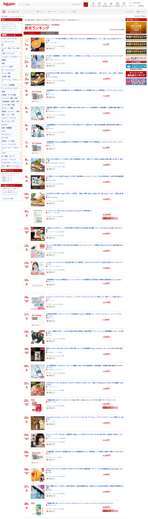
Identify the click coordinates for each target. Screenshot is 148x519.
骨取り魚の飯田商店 (53, 77)
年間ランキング (7, 181)
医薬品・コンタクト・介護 (10, 111)
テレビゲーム (6, 134)
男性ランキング (41, 11)
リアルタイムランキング (10, 173)
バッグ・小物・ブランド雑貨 (10, 49)
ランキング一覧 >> (140, 16)
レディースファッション (9, 30)
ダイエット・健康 (7, 108)
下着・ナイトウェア (8, 53)
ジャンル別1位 (72, 11)
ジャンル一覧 (129, 11)
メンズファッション (8, 41)
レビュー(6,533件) (58, 235)
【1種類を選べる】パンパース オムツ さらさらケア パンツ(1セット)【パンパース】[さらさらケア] (79, 503)
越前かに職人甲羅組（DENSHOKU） (57, 163)
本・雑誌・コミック (8, 156)
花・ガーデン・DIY (8, 121)
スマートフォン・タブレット (10, 80)
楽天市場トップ (6, 16)
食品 (3, 63)
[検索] (86, 4)
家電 (3, 91)
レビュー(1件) (57, 457)
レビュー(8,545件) (58, 406)
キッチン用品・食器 (8, 105)
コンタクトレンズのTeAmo (54, 266)
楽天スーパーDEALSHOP (54, 212)
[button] (99, 4)
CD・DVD (5, 138)
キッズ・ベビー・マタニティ (10, 148)
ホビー (4, 131)
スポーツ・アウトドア (9, 28)
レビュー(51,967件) (59, 373)
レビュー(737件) (58, 304)
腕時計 (4, 60)
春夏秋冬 (50, 490)
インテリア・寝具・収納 (9, 98)
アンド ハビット (52, 421)
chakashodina (51, 128)
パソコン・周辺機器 (8, 85)
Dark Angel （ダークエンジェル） (56, 59)
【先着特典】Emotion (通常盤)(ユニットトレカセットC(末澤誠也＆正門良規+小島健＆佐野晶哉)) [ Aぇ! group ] (83, 279)
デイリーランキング (8, 175)
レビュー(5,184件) (58, 253)
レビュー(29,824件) (59, 442)
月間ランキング (7, 179)
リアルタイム (62, 11)
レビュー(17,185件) (59, 115)
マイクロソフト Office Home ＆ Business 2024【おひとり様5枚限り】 (69, 211)
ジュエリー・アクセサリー (10, 57)
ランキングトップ (29, 11)
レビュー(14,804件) (59, 46)
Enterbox (50, 335)
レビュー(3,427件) (58, 201)
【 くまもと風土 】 (53, 42)
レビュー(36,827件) (59, 339)
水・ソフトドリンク (8, 23)
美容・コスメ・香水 (8, 114)
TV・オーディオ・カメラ (10, 88)
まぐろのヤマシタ (52, 386)
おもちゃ (5, 124)
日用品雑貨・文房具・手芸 (10, 101)
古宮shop (50, 249)
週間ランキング (7, 177)
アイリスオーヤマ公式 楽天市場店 (56, 231)
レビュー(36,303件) (59, 476)
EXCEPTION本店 (52, 180)
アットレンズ (51, 300)
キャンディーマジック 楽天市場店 (56, 438)
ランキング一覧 (8, 198)
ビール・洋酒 (6, 73)
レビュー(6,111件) (58, 356)
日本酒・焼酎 (6, 76)
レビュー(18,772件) (59, 167)
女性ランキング (52, 11)
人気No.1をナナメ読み (9, 188)
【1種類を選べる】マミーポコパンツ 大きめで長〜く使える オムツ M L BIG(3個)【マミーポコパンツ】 (81, 400)
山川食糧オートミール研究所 (55, 352)
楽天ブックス (51, 94)
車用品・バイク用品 (8, 141)
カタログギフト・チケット (10, 27)
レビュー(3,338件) (58, 390)
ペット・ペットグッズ (9, 144)
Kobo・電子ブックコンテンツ (11, 166)
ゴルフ (4, 153)
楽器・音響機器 (7, 128)
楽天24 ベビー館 (52, 402)
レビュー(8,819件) (58, 509)
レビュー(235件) (58, 184)
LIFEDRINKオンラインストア (55, 111)
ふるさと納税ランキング (10, 192)
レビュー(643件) (58, 216)
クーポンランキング (8, 190)
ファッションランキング (10, 194)
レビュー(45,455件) (59, 493)
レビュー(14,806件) (59, 270)
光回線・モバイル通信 (9, 95)
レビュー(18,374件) (59, 63)
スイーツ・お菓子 (7, 66)
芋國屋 (49, 472)
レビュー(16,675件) (59, 132)
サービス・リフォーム (9, 25)
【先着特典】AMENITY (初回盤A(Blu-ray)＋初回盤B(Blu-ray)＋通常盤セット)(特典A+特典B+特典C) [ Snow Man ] (84, 451)
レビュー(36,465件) (59, 80)
